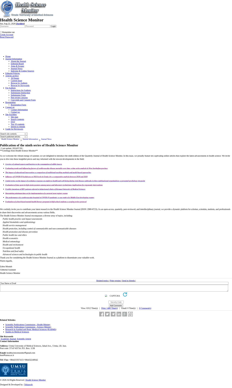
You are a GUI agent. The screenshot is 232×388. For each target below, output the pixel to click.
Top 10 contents (17, 124)
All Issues (15, 78)
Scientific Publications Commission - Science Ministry (28, 327)
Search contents (17, 119)
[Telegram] (113, 314)
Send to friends (128, 280)
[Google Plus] (124, 314)
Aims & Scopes (17, 66)
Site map (14, 117)
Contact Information (19, 110)
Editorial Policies (12, 73)
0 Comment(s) (145, 308)
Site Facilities (11, 114)
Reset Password (6, 37)
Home (8, 56)
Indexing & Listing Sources (22, 71)
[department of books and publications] (21, 52)
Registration (10, 102)
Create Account (6, 34)
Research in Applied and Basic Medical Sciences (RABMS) (30, 329)
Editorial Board (17, 64)
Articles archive (12, 76)
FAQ (13, 122)
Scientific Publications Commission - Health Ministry (27, 324)
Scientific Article (24, 339)
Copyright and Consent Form (23, 100)
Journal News (16, 68)
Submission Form (18, 95)
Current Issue (16, 80)
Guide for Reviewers (14, 129)
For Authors (10, 88)
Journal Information (13, 59)
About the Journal (18, 61)
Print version (115, 280)
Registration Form (18, 105)
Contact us (9, 107)
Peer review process (19, 97)
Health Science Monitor (36, 380)
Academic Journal (8, 339)
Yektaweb (28, 384)
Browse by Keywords (20, 85)
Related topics (102, 280)
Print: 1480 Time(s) (109, 308)
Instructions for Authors (21, 90)
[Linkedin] (119, 314)
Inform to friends (18, 126)
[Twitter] (107, 314)
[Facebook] (101, 314)
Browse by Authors (19, 83)
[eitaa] (130, 314)
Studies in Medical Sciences (17, 332)
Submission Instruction (20, 93)
